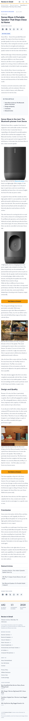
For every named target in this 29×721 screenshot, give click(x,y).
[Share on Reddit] (2, 29)
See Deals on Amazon (14, 301)
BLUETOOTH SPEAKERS (7, 11)
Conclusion (8, 108)
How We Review (5, 663)
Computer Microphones (7, 652)
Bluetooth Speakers (14, 5)
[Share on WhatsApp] (13, 29)
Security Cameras (6, 634)
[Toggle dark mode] (26, 1)
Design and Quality (10, 106)
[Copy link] (21, 29)
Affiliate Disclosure (5, 672)
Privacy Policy (4, 669)
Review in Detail (7, 2)
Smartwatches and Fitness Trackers (10, 647)
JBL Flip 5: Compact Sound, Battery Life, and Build (14, 577)
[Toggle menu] (19, 1)
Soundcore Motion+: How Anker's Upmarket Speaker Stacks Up (13, 571)
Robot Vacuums (6, 642)
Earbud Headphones (7, 645)
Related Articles (9, 110)
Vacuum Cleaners (6, 640)
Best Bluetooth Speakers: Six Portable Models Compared (13, 584)
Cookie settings (5, 677)
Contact (3, 665)
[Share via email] (17, 29)
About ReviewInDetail (6, 660)
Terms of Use (4, 675)
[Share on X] (10, 29)
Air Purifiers (4, 650)
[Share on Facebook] (6, 29)
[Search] (23, 1)
